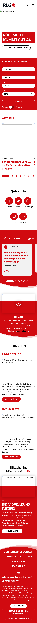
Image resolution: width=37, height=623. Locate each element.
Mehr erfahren (12, 531)
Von (5, 66)
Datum (6, 82)
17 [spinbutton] (7, 94)
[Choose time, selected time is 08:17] (32, 94)
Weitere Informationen (16, 48)
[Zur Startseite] (9, 5)
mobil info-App (22, 331)
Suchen (18, 102)
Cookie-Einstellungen (18, 618)
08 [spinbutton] (5, 94)
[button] (11, 54)
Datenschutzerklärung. (21, 600)
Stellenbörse (11, 399)
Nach (5, 74)
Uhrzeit (6, 90)
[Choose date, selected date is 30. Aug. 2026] (32, 86)
